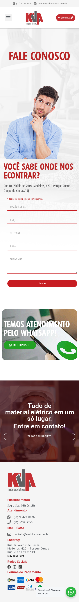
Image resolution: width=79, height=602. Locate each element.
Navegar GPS (16, 556)
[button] (8, 17)
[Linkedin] (20, 567)
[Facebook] (9, 567)
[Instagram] (15, 567)
